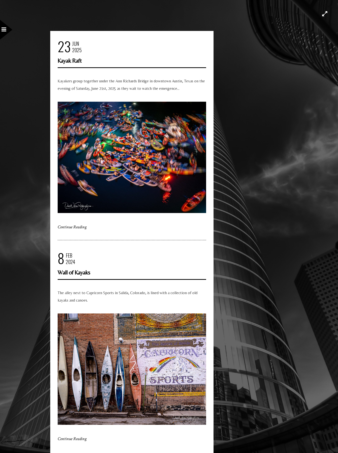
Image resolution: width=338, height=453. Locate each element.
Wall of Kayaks (74, 272)
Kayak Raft (70, 60)
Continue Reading (72, 227)
